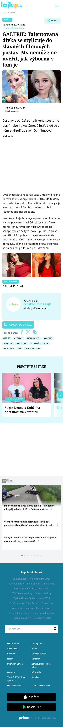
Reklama (11, 653)
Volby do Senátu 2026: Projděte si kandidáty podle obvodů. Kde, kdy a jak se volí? (30, 539)
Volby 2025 (44, 598)
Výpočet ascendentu (20, 613)
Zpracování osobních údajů (41, 665)
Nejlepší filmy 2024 (40, 578)
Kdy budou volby (41, 588)
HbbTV (10, 659)
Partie (17, 588)
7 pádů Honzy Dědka (24, 598)
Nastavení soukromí (41, 685)
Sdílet (51, 21)
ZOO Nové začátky (22, 593)
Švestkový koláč (42, 618)
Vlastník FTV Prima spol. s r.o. (16, 679)
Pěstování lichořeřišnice (38, 608)
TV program (33, 583)
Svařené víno (17, 603)
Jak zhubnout (20, 578)
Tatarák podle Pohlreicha (39, 603)
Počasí (26, 588)
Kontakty (36, 659)
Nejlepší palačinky (21, 618)
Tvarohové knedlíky (43, 613)
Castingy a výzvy (39, 653)
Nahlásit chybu (14, 685)
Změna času (48, 583)
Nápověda (36, 672)
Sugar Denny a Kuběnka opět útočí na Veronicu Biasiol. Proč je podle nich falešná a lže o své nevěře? (24, 410)
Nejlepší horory (16, 583)
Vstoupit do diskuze (20, 324)
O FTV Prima (13, 643)
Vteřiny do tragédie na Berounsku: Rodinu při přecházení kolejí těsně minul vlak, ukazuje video (29, 523)
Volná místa (12, 648)
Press (34, 648)
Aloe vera (17, 608)
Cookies (11, 672)
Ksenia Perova (12, 286)
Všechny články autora (36, 308)
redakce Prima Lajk (13, 28)
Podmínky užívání (15, 664)
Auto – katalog (43, 593)
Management (38, 643)
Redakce (36, 677)
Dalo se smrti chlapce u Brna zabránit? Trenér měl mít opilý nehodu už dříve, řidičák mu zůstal (29, 507)
